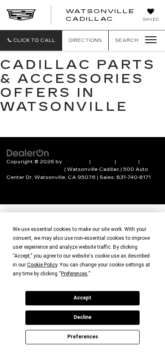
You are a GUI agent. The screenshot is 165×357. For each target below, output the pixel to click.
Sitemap (102, 162)
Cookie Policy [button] (42, 265)
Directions (85, 40)
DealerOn (75, 162)
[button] (31, 40)
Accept (82, 298)
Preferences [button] (74, 274)
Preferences (82, 337)
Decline (82, 317)
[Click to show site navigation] (148, 40)
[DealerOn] (28, 152)
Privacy (127, 162)
